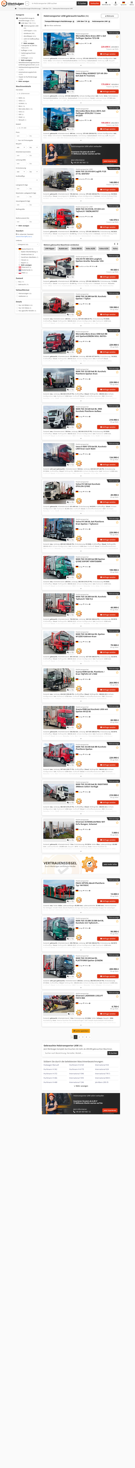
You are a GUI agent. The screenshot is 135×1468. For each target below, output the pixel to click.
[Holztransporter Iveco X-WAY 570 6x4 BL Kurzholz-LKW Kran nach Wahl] (58, 454)
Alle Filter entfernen (53, 26)
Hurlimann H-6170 (76, 1069)
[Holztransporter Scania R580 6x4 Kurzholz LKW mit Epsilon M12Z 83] (58, 717)
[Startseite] (15, 8)
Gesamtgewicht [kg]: (23, 201)
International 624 (102, 1069)
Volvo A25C (104, 248)
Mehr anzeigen (82, 1086)
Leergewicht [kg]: (22, 185)
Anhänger (27, 58)
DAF (21, 114)
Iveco (21, 112)
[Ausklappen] (81, 65)
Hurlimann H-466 (50, 1078)
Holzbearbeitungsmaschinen (29, 68)
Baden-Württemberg (29, 252)
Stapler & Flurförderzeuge (28, 78)
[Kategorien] (27, 3)
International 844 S (102, 1078)
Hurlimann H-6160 (76, 1065)
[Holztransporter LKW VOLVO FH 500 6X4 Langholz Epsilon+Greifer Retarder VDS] (58, 267)
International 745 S (102, 1073)
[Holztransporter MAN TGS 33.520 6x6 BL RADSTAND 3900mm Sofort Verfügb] (58, 792)
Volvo (22, 101)
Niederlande (26, 270)
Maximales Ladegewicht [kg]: (26, 193)
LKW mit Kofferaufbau (31, 40)
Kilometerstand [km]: (23, 152)
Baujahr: (19, 144)
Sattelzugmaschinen (28, 54)
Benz (22, 106)
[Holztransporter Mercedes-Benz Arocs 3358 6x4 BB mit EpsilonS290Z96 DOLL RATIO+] (58, 342)
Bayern (24, 263)
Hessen (24, 260)
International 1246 (76, 1082)
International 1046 (76, 1073)
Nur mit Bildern (25, 305)
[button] (132, 3)
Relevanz (110, 16)
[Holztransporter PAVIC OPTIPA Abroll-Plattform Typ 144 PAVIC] (58, 891)
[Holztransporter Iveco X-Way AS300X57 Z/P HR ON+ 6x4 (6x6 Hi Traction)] (58, 81)
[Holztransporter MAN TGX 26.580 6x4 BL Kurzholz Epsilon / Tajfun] (58, 304)
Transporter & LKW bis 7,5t (29, 46)
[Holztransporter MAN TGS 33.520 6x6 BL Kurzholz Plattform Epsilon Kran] (58, 379)
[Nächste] (72, 44)
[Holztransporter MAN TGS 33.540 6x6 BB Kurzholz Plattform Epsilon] (58, 755)
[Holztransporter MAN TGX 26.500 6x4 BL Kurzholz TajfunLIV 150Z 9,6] (58, 605)
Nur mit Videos (25, 308)
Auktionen (23, 296)
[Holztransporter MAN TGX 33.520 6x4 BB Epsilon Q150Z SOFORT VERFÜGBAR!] (58, 567)
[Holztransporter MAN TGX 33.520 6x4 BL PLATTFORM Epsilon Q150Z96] (58, 966)
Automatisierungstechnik (27, 73)
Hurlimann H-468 (50, 1082)
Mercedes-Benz (25, 109)
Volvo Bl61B (77, 248)
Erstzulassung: (21, 168)
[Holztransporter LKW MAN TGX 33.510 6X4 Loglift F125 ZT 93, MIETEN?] (58, 179)
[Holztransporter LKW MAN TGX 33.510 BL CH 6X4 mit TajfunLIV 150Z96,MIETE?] (58, 217)
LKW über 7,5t (28, 23)
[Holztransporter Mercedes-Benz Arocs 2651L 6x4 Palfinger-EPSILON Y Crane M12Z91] (58, 119)
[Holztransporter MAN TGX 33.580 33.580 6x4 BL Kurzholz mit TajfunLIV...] (58, 929)
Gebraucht (23, 284)
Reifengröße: (20, 209)
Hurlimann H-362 (50, 1069)
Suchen (83, 3)
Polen (24, 273)
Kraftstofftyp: (20, 176)
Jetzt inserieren (110, 161)
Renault (22, 120)
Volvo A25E (90, 248)
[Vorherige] (45, 44)
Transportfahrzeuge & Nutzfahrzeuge (26, 19)
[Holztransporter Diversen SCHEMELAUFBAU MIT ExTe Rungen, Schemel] (58, 830)
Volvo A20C (117, 248)
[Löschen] (73, 21)
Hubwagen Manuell (51, 1065)
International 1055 (76, 1078)
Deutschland (24, 236)
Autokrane (29, 33)
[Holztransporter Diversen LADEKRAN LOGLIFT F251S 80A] (58, 1004)
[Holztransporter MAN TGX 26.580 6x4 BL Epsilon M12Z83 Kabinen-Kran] (58, 642)
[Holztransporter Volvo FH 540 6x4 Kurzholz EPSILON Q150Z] (58, 492)
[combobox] (27, 244)
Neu (21, 282)
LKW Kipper (30, 31)
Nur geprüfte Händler (27, 311)
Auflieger (26, 50)
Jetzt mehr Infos (110, 864)
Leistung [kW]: (21, 160)
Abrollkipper (30, 36)
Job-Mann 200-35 (101, 1082)
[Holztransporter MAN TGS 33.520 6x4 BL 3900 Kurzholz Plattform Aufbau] (58, 417)
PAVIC (22, 117)
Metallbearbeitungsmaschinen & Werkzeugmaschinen (29, 64)
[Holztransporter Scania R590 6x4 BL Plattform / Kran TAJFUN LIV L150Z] (58, 680)
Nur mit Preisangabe (25, 140)
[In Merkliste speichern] (117, 36)
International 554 (102, 1065)
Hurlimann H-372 (50, 1073)
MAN (22, 98)
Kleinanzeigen (25, 293)
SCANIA (23, 103)
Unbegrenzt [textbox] (23, 244)
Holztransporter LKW (31, 27)
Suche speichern (82, 1031)
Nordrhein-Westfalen (29, 257)
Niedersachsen (27, 254)
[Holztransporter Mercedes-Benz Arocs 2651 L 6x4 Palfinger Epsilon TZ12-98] (58, 44)
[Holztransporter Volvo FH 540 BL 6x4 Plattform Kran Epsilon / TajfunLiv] (58, 530)
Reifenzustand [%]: (22, 218)
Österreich (26, 267)
